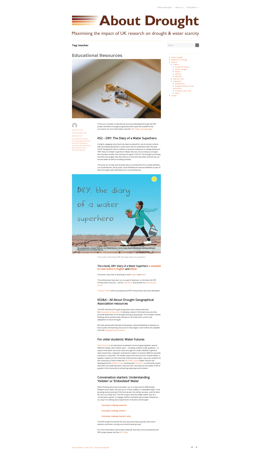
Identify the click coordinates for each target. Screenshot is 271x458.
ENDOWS (178, 76)
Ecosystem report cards (183, 91)
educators (128, 282)
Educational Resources (97, 55)
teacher (82, 150)
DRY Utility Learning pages (141, 129)
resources (75, 150)
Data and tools (77, 136)
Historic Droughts (181, 69)
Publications (191, 7)
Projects (176, 64)
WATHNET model (132, 360)
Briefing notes (180, 84)
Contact (174, 96)
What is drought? (165, 7)
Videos (177, 93)
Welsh (133, 269)
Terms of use (89, 447)
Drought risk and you (182, 67)
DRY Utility (123, 432)
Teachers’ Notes (103, 291)
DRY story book (81, 143)
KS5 (84, 145)
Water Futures (103, 345)
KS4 (81, 145)
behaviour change (81, 139)
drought (79, 141)
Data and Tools (178, 79)
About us (179, 7)
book (74, 141)
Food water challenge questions (114, 405)
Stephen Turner (77, 130)
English (134, 274)
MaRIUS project (117, 363)
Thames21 (139, 363)
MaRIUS (177, 72)
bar (73, 139)
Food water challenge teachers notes (116, 416)
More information (77, 447)
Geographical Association (110, 312)
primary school (81, 148)
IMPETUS (178, 74)
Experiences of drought (179, 60)
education (75, 145)
